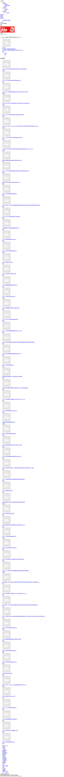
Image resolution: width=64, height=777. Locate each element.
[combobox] (32, 34)
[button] (32, 6)
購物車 (1, 15)
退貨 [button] (6, 20)
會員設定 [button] (8, 20)
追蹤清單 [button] (4, 20)
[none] (33, 65)
